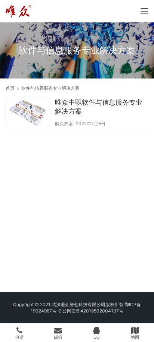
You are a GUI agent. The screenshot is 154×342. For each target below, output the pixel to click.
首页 (10, 88)
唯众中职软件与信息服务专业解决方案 (98, 106)
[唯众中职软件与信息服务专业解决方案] (28, 113)
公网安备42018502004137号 (92, 311)
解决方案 (64, 123)
